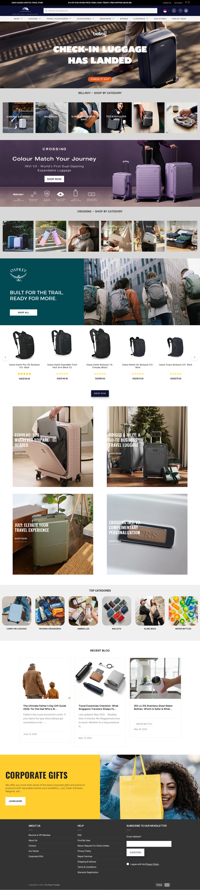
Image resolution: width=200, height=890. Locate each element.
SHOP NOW (100, 393)
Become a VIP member (39, 835)
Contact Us (167, 3)
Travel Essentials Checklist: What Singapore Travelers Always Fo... (98, 707)
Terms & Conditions (87, 867)
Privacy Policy (84, 851)
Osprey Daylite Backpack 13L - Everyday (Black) (100, 366)
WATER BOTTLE (144, 724)
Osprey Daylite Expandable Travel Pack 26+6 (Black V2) (62, 366)
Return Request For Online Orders (93, 845)
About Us (33, 840)
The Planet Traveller (25, 10)
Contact (32, 845)
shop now (21, 453)
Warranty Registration (88, 872)
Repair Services (85, 856)
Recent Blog (100, 650)
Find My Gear (84, 840)
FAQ (79, 835)
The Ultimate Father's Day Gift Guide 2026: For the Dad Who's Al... (44, 707)
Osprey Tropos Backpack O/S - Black (175, 364)
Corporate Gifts (36, 856)
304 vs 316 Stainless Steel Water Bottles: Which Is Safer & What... (153, 707)
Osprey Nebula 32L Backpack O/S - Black (138, 366)
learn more (15, 801)
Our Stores (178, 3)
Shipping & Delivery (87, 861)
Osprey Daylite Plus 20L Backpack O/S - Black (24, 366)
